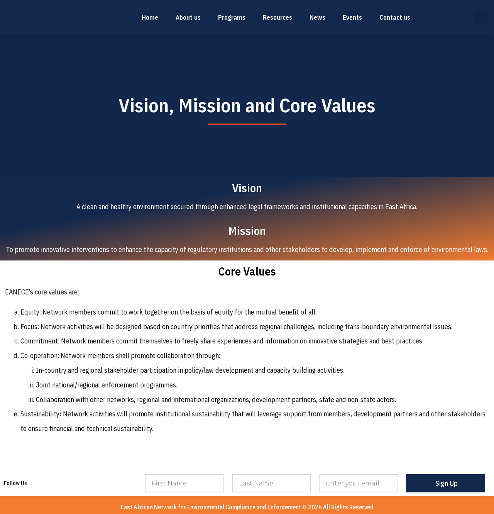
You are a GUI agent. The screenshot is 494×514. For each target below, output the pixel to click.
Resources (277, 17)
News (317, 17)
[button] (480, 17)
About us (188, 17)
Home (150, 17)
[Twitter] (428, 17)
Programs (231, 17)
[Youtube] (458, 17)
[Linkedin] (443, 17)
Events (352, 17)
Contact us (394, 17)
